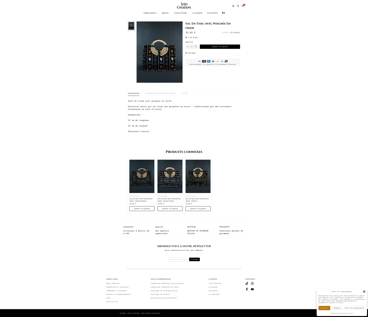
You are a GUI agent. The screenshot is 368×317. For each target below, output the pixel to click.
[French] (223, 13)
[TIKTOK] (246, 283)
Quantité (189, 42)
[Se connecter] (233, 6)
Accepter (324, 308)
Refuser (337, 308)
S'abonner (194, 259)
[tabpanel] (184, 120)
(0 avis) (235, 32)
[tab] (133, 93)
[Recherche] (238, 6)
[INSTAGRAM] (252, 283)
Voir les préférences (354, 308)
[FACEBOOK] (246, 289)
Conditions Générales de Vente (342, 313)
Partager (192, 53)
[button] (364, 292)
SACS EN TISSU (134, 196)
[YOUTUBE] (252, 289)
